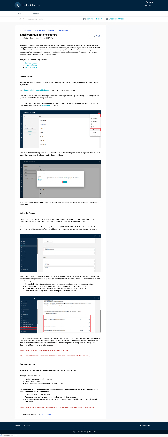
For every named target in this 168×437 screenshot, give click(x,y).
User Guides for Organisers (45, 30)
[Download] (79, 192)
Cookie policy (145, 426)
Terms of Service (31, 67)
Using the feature (31, 65)
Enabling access (31, 63)
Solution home (26, 30)
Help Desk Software (79, 432)
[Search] (20, 19)
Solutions (35, 14)
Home (20, 14)
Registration (63, 30)
